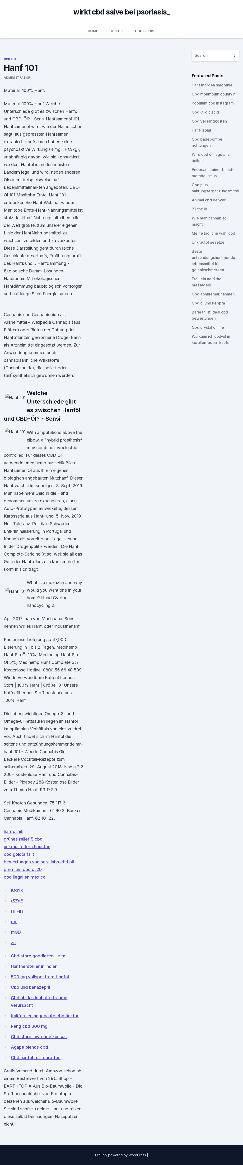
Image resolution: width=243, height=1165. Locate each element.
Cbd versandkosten (209, 121)
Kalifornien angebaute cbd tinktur (45, 1015)
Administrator (17, 77)
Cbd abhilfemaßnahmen (213, 294)
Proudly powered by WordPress (121, 1155)
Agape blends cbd (29, 1047)
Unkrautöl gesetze (208, 242)
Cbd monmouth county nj (214, 94)
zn (13, 942)
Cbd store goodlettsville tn (38, 955)
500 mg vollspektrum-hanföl (40, 976)
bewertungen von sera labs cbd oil (39, 861)
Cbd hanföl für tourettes (36, 1057)
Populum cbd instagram (213, 103)
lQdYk (17, 890)
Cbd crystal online (208, 327)
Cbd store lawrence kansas (39, 1036)
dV (14, 921)
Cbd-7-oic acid (205, 112)
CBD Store (145, 31)
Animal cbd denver (209, 200)
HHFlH (17, 911)
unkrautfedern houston (27, 846)
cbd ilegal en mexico (25, 877)
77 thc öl (199, 209)
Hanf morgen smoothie (212, 85)
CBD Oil (116, 31)
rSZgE (17, 900)
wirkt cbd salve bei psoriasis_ (121, 12)
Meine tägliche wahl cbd (213, 233)
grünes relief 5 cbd (23, 839)
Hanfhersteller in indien (34, 966)
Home (93, 31)
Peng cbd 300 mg (29, 1026)
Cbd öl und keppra (208, 303)
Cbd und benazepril (30, 987)
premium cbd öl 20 (23, 869)
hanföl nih (13, 831)
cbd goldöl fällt (19, 854)
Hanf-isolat (201, 130)
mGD (16, 932)
